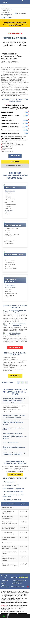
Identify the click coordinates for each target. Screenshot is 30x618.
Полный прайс (15, 156)
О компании (4, 580)
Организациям (5, 587)
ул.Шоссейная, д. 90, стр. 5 (6, 15)
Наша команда (3, 582)
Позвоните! (15, 162)
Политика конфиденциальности (9, 613)
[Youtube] (28, 586)
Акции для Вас (15, 348)
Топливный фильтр (10, 287)
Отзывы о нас (15, 376)
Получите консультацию (15, 166)
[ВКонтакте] (25, 586)
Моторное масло (9, 285)
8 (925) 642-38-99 (4, 615)
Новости (3, 585)
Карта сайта (23, 611)
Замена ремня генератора (8, 211)
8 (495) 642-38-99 (15, 474)
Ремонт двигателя (10, 191)
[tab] (9, 482)
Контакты (4, 6)
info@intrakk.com (17, 583)
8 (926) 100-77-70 (17, 582)
